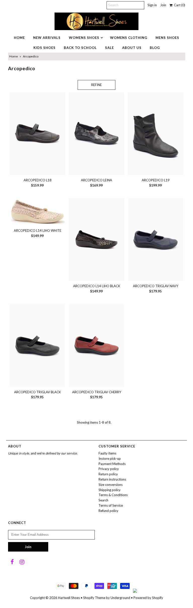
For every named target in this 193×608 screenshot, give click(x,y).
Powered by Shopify (148, 598)
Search (103, 500)
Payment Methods (112, 464)
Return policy (108, 474)
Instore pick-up (110, 459)
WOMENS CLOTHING (128, 38)
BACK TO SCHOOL (80, 48)
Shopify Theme (94, 598)
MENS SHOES (167, 38)
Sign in (152, 5)
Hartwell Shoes (69, 598)
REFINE (96, 85)
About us (131, 48)
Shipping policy (110, 490)
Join (163, 5)
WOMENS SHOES (84, 38)
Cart (178, 5)
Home (13, 56)
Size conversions (111, 485)
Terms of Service (111, 505)
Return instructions (112, 479)
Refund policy (108, 511)
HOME (19, 38)
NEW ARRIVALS (47, 38)
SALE (109, 48)
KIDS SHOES (44, 48)
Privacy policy (109, 469)
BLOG (155, 48)
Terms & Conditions (113, 495)
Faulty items (107, 453)
